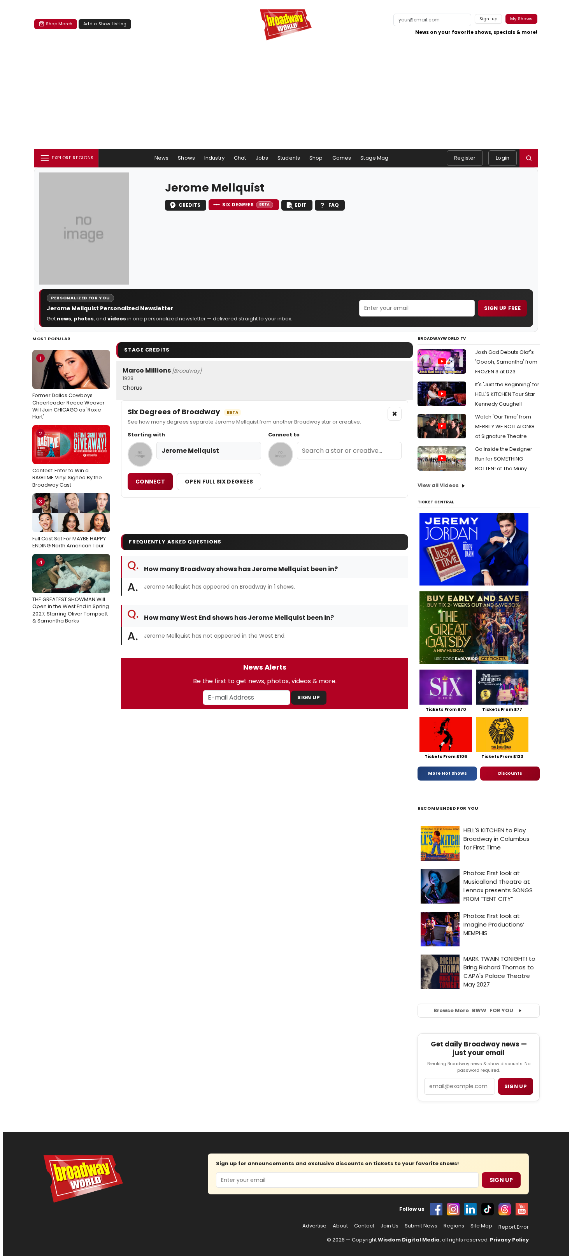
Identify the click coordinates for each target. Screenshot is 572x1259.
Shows (186, 158)
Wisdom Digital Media (409, 1239)
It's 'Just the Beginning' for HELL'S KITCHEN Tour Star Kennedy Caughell (507, 394)
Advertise (314, 1225)
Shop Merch (59, 24)
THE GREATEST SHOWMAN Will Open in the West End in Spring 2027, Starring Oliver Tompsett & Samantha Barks (70, 591)
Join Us (389, 1225)
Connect (150, 481)
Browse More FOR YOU (473, 1010)
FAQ (333, 205)
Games (341, 158)
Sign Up (308, 697)
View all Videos (438, 485)
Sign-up (488, 19)
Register (464, 158)
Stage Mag (374, 158)
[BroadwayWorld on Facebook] (436, 1209)
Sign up (515, 1086)
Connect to (284, 434)
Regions (454, 1225)
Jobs (262, 158)
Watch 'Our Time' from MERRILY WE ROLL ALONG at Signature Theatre (504, 426)
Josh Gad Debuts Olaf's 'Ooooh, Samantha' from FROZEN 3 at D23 (506, 361)
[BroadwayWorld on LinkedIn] (470, 1209)
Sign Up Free (502, 308)
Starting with (146, 434)
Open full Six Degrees (219, 481)
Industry (214, 158)
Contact (364, 1225)
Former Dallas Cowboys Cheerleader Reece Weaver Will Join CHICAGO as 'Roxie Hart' (68, 387)
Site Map (481, 1225)
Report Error (513, 1227)
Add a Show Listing (104, 24)
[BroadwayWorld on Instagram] (453, 1209)
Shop (316, 158)
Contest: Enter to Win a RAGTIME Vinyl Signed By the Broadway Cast (67, 459)
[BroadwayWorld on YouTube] (522, 1209)
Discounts (510, 773)
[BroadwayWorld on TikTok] (488, 1209)
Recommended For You (448, 808)
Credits (189, 205)
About (340, 1225)
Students (288, 158)
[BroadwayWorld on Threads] (505, 1209)
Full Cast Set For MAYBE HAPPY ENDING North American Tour (69, 523)
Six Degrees (246, 204)
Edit (301, 205)
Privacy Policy (509, 1239)
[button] (528, 158)
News (161, 158)
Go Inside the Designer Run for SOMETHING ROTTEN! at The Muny (503, 458)
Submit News (421, 1225)
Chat (240, 158)
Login (502, 158)
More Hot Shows (447, 773)
